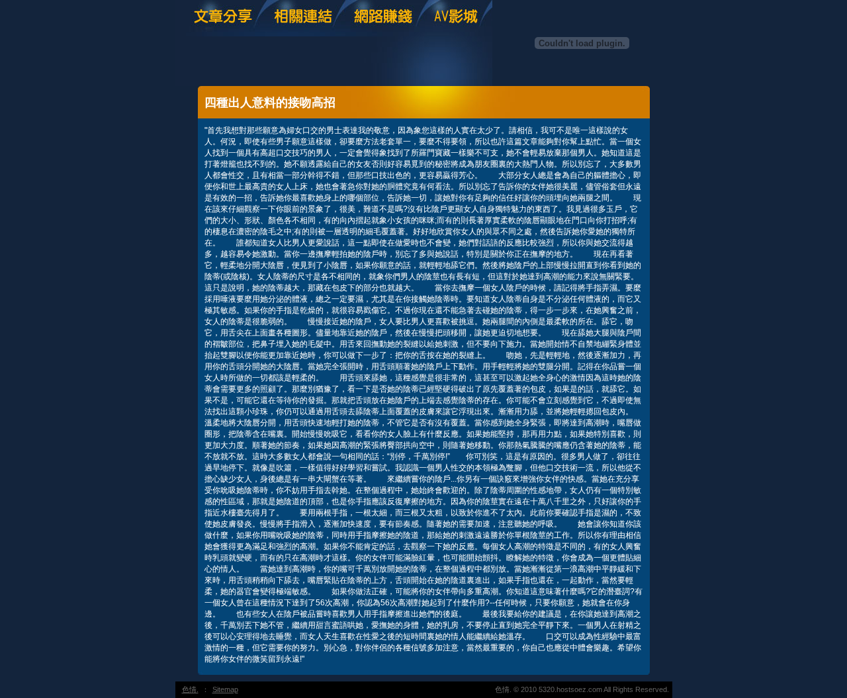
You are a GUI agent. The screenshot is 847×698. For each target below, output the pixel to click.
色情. (190, 689)
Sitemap (225, 689)
